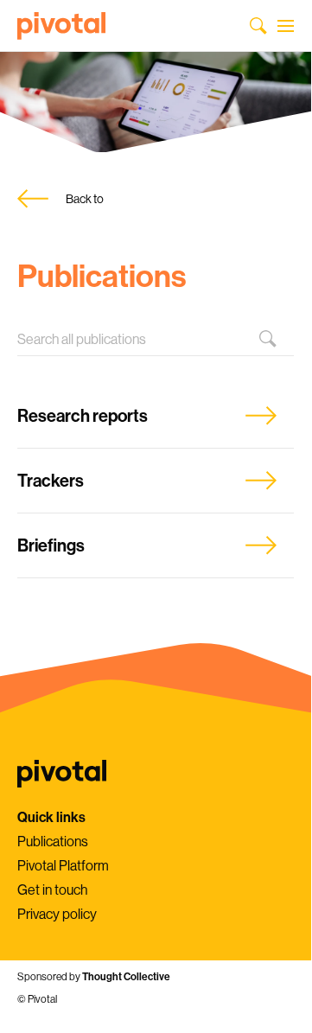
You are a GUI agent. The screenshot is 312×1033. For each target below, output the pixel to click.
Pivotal (61, 26)
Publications (52, 841)
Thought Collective (126, 976)
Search (276, 339)
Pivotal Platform (63, 865)
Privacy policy (57, 913)
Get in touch (52, 889)
